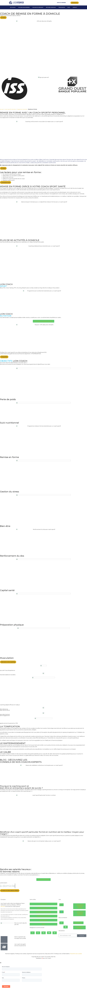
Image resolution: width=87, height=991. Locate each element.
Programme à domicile (22, 109)
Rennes (3, 906)
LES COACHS (12, 7)
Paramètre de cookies (76, 953)
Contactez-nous (5, 182)
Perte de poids (8, 399)
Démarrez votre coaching (8, 662)
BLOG (69, 7)
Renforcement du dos (12, 555)
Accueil (1, 109)
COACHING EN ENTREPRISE (24, 7)
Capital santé (7, 590)
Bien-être (5, 526)
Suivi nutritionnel (9, 422)
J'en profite (4, 357)
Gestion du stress (9, 491)
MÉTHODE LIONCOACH (51, 7)
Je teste (3, 17)
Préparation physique (12, 624)
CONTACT (75, 7)
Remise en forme (9, 457)
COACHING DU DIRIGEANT (37, 7)
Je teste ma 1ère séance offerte (9, 890)
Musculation (7, 658)
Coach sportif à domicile (10, 109)
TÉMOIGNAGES (61, 7)
